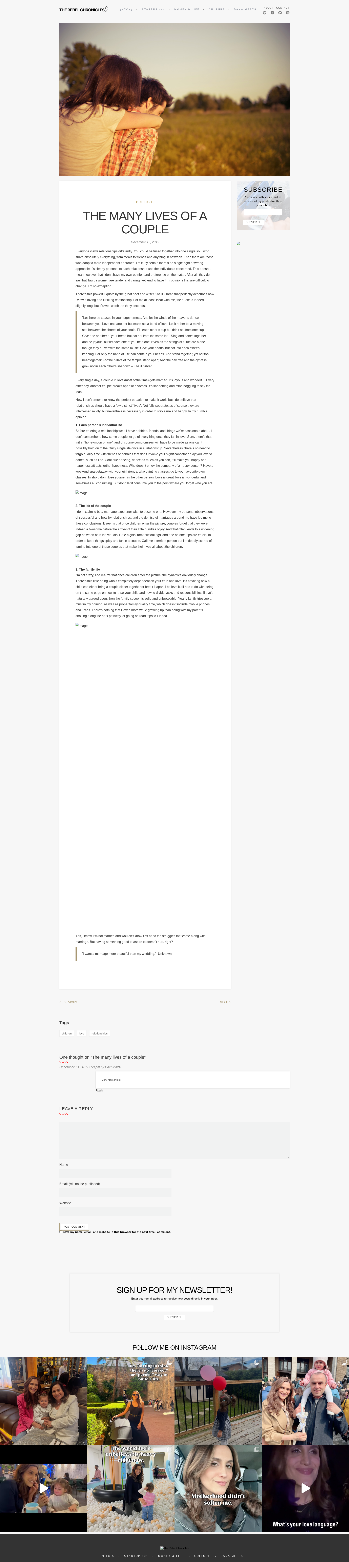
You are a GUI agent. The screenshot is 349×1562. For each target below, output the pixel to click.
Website (65, 1203)
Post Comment (74, 1226)
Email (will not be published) (79, 1184)
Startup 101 (153, 9)
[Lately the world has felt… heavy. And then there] (43, 1488)
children (67, 1033)
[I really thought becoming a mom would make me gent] (218, 1488)
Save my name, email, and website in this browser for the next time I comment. (117, 1231)
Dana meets (245, 9)
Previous (68, 1002)
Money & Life (187, 9)
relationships (99, 1033)
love (81, 1033)
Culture (217, 9)
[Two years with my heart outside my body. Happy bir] (218, 1401)
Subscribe (253, 222)
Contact (282, 7)
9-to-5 (126, 9)
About (268, 7)
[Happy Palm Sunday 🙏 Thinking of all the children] (305, 1401)
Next (225, 1002)
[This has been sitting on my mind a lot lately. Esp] (130, 1401)
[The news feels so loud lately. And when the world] (130, 1488)
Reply (99, 1090)
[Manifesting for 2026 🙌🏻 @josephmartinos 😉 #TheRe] (305, 1488)
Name (63, 1164)
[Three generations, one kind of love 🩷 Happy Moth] (43, 1401)
